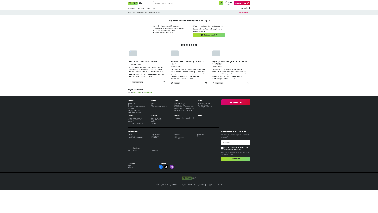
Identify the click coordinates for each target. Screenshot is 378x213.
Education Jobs (179, 105)
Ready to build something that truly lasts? (187, 62)
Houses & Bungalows (135, 118)
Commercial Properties (136, 123)
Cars (152, 105)
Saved (155, 8)
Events (177, 115)
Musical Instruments (134, 112)
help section (137, 92)
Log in (130, 166)
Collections (154, 151)
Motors (153, 101)
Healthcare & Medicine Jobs (184, 107)
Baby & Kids (131, 103)
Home (129, 12)
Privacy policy (178, 138)
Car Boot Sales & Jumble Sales (184, 118)
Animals (154, 115)
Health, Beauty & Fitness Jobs (184, 108)
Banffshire (152, 12)
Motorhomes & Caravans (159, 107)
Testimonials (155, 134)
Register (130, 168)
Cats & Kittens (156, 118)
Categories (131, 8)
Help (175, 136)
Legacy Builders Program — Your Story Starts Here (229, 62)
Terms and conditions (135, 138)
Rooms (130, 121)
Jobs (133, 12)
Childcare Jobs (179, 103)
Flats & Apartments (134, 120)
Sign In (243, 8)
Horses (153, 121)
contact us (148, 92)
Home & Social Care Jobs (183, 110)
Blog (148, 8)
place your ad (240, 3)
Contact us (131, 136)
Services (141, 8)
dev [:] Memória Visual (214, 185)
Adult (200, 115)
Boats (153, 103)
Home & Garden (203, 105)
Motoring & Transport (205, 107)
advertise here (243, 12)
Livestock (154, 123)
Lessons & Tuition (204, 103)
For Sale (131, 101)
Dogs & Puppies (156, 120)
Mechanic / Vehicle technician (143, 61)
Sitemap (177, 134)
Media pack (155, 136)
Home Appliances (134, 110)
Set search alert (210, 35)
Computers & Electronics (136, 107)
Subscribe (236, 159)
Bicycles (130, 105)
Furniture (131, 108)
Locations (200, 134)
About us (154, 138)
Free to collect (133, 151)
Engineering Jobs (142, 12)
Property (131, 115)
